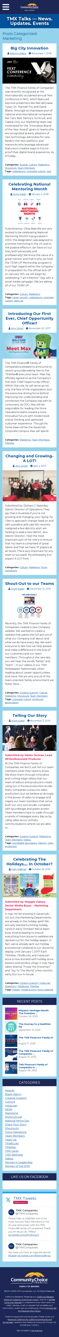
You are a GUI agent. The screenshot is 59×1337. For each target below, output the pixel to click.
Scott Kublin (19, 194)
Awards (24, 164)
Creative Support (29, 692)
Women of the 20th (17, 1166)
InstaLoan (44, 983)
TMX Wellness (14, 1154)
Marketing (43, 164)
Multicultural (13, 1117)
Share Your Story (15, 1124)
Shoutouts (11, 168)
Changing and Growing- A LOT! (29, 458)
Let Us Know (36, 1330)
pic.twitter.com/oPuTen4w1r (23, 1235)
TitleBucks (23, 986)
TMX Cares (11, 1151)
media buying (28, 989)
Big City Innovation (29, 48)
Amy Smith (17, 328)
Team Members (26, 168)
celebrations (18, 171)
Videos (27, 839)
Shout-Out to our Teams (29, 583)
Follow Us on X (20, 1202)
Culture (33, 164)
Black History (13, 1094)
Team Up (11, 1139)
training (42, 843)
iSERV (8, 1109)
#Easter (12, 1255)
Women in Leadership (18, 1162)
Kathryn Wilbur (18, 53)
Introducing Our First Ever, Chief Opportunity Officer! (29, 318)
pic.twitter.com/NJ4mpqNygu (34, 1255)
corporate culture (36, 171)
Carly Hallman (19, 869)
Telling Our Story (29, 715)
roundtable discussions (24, 843)
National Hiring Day (17, 1120)
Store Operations (15, 1132)
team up (18, 300)
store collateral (45, 989)
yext (49, 171)
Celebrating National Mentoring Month (29, 186)
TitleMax (9, 443)
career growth (20, 297)
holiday (16, 989)
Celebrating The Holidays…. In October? (29, 861)
